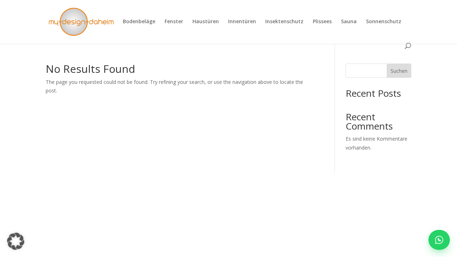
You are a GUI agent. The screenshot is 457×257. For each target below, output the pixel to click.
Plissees (322, 22)
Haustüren (205, 22)
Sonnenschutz (383, 22)
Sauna (349, 22)
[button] (15, 241)
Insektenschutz (284, 22)
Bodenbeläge (139, 22)
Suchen (399, 70)
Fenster (174, 22)
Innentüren (242, 22)
